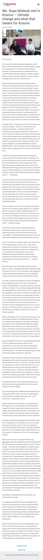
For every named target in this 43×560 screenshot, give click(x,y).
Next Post (21, 550)
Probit (36, 555)
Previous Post (22, 546)
